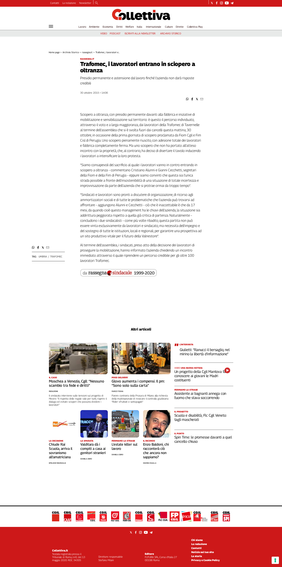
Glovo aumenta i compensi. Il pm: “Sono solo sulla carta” (138, 383)
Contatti (54, 2)
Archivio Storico (71, 52)
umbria (43, 256)
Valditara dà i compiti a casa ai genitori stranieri (93, 448)
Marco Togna (117, 391)
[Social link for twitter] (211, 3)
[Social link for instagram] (221, 3)
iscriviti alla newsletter (140, 33)
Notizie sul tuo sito (202, 552)
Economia (108, 26)
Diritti (119, 26)
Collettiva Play (195, 26)
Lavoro (82, 26)
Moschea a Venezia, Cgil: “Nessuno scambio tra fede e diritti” (76, 383)
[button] (187, 99)
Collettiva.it (60, 550)
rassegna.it (87, 52)
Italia (139, 26)
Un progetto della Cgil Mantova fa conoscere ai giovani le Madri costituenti (200, 375)
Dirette (179, 26)
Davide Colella (149, 463)
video (103, 33)
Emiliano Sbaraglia (57, 463)
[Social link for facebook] (216, 3)
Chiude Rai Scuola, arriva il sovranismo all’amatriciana (60, 450)
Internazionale (153, 26)
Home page (54, 52)
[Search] (96, 3)
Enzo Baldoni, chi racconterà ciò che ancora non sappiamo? (156, 450)
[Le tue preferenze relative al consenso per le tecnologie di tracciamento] (275, 560)
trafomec (56, 256)
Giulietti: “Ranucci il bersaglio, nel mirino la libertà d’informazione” (205, 352)
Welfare (129, 26)
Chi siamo (197, 539)
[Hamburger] (51, 26)
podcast (115, 33)
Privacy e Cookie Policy (205, 560)
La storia (196, 556)
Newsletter (85, 2)
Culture (169, 26)
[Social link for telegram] (232, 3)
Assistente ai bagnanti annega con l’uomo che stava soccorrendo (200, 395)
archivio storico (170, 33)
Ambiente (94, 26)
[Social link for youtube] (227, 3)
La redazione (69, 2)
